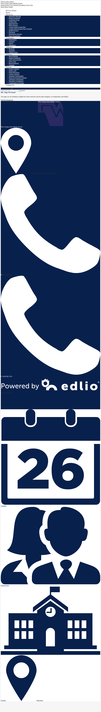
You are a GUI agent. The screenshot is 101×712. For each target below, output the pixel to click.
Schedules (12, 51)
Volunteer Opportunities (16, 76)
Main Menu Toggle (7, 7)
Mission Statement (14, 18)
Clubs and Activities (15, 60)
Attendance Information (16, 79)
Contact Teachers (14, 74)
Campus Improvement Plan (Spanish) (20, 29)
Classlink (11, 65)
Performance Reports (15, 34)
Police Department (14, 36)
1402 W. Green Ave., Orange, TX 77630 (44, 173)
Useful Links (13, 22)
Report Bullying (14, 63)
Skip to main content (7, 1)
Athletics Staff (13, 52)
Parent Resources (14, 72)
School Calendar (14, 69)
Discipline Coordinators (16, 81)
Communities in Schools (16, 83)
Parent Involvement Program (18, 78)
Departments (13, 40)
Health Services (13, 30)
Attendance (12, 45)
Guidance (12, 41)
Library (11, 43)
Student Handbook (14, 58)
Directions (12, 32)
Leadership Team (14, 20)
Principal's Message (15, 16)
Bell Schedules (13, 56)
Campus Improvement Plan (17, 27)
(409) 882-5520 (7, 275)
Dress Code (12, 61)
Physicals (11, 49)
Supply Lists (12, 71)
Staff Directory (13, 23)
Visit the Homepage (7, 100)
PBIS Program (13, 25)
